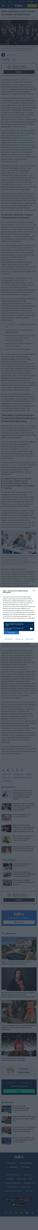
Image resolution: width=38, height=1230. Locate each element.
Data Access (19, 639)
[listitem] (18, 624)
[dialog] (19, 615)
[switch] (31, 629)
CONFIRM (11, 632)
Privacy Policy (29, 639)
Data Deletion (9, 639)
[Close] (34, 591)
